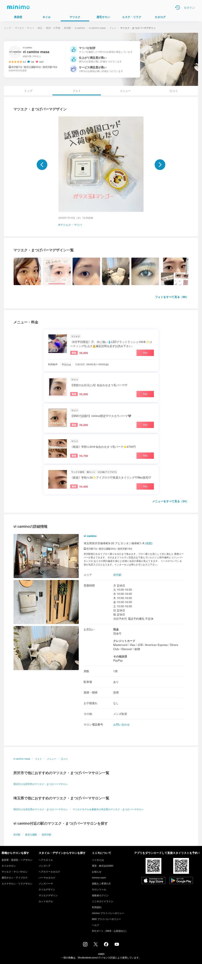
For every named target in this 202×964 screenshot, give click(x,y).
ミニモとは (98, 859)
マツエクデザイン (48, 895)
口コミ (174, 91)
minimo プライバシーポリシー (108, 913)
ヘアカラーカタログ (49, 871)
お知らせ (96, 871)
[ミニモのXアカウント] (96, 945)
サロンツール (99, 889)
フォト (112, 27)
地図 (149, 543)
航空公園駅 (31, 834)
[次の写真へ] (160, 164)
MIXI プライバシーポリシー (106, 919)
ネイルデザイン (47, 889)
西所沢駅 (46, 834)
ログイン (189, 7)
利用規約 (96, 907)
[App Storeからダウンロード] (153, 881)
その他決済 (120, 656)
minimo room (99, 877)
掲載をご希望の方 (101, 883)
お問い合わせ (121, 724)
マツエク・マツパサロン (15, 871)
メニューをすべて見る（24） (170, 501)
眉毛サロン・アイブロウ (15, 877)
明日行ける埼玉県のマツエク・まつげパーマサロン (40, 809)
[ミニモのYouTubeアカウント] (117, 945)
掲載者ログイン (100, 895)
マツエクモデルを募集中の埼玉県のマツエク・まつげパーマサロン (108, 809)
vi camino (80, 27)
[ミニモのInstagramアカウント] (85, 945)
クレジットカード (124, 641)
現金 (116, 629)
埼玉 (39, 27)
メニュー (125, 91)
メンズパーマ (46, 883)
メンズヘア (44, 865)
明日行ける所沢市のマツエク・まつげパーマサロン (40, 784)
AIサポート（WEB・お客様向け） (110, 930)
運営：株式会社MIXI (102, 865)
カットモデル (46, 901)
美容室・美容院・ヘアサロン (17, 859)
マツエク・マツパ (24, 27)
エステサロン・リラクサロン (17, 883)
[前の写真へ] (42, 164)
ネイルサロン (9, 865)
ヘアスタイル (46, 859)
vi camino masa (97, 27)
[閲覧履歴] (177, 7)
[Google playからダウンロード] (181, 881)
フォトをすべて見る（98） (172, 297)
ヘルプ (95, 924)
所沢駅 (67, 27)
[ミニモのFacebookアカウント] (106, 945)
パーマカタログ (47, 877)
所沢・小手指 (53, 27)
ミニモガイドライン (102, 901)
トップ (7, 27)
